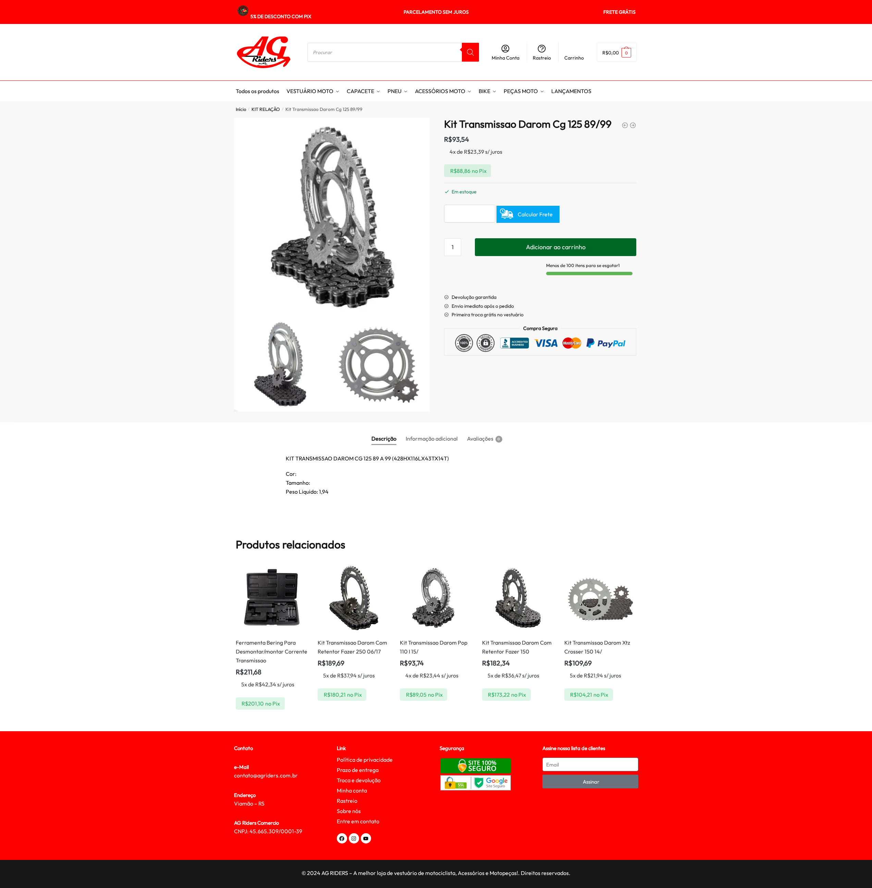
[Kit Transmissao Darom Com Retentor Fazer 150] (518, 598)
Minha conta (352, 790)
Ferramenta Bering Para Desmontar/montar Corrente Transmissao (271, 651)
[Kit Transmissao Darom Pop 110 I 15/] (436, 598)
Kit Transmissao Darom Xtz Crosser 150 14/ (597, 647)
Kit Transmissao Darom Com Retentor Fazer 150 (517, 647)
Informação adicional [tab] (432, 438)
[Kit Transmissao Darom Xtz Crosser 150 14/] (600, 598)
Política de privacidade (365, 759)
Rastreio (542, 58)
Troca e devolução (359, 780)
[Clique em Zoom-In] (332, 216)
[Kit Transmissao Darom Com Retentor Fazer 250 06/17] (354, 598)
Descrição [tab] (383, 438)
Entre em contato (358, 821)
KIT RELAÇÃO (265, 109)
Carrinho (574, 58)
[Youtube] (366, 838)
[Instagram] (354, 838)
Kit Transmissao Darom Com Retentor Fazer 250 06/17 (352, 647)
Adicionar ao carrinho (556, 247)
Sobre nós (349, 811)
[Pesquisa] (470, 52)
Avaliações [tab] (480, 438)
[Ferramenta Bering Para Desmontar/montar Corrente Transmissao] (272, 598)
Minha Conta (505, 58)
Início (241, 109)
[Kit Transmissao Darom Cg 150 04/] (625, 125)
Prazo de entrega (358, 769)
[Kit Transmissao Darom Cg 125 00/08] (632, 125)
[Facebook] (342, 838)
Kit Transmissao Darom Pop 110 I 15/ (433, 647)
